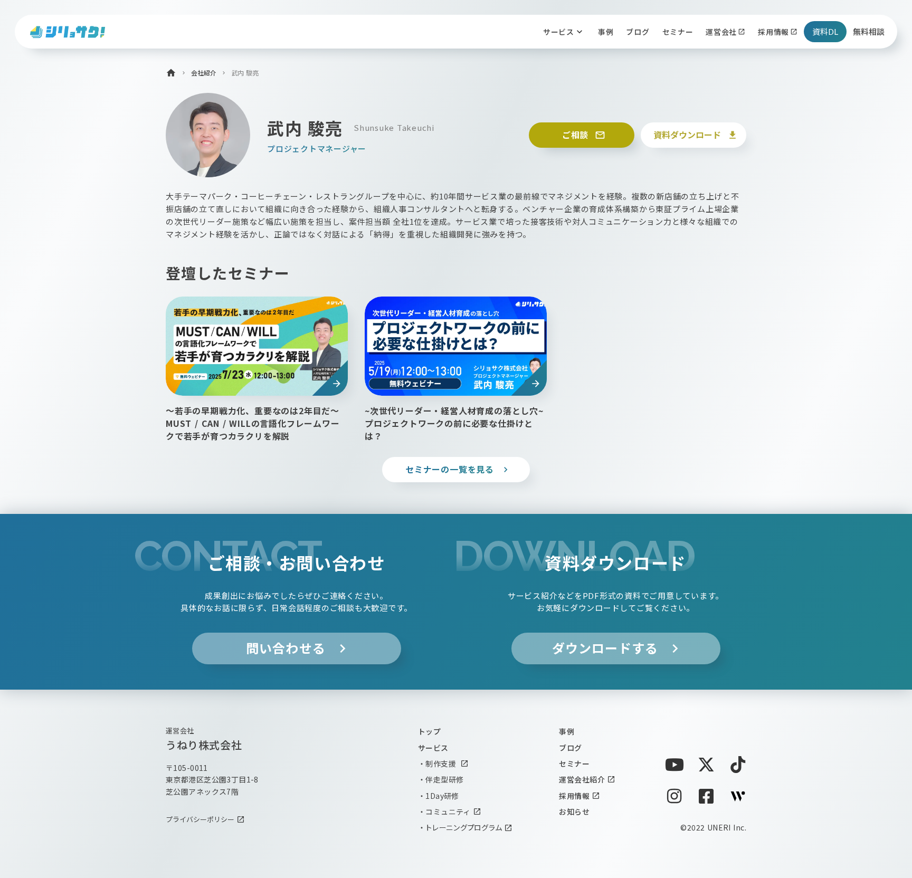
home (171, 73)
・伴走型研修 (441, 779)
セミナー (574, 763)
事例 (566, 731)
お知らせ (574, 811)
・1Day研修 (438, 795)
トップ (429, 731)
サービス (433, 747)
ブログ (570, 747)
